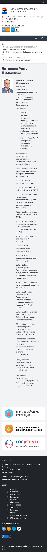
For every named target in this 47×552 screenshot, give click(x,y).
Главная (13, 489)
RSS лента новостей (18, 518)
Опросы (13, 513)
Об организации (16, 492)
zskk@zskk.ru (10, 21)
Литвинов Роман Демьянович (24, 82)
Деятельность (15, 494)
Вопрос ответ (15, 505)
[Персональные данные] (23, 428)
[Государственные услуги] (23, 444)
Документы (14, 497)
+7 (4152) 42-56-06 (11, 19)
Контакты (14, 507)
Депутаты (14, 500)
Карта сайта (14, 510)
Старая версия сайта (18, 515)
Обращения (14, 502)
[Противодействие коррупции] (23, 413)
